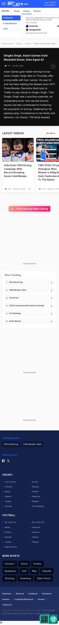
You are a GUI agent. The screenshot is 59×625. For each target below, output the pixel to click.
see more (50, 133)
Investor (6, 599)
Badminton (10, 571)
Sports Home (7, 43)
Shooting (9, 578)
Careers (41, 599)
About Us (20, 593)
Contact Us (7, 605)
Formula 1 (10, 563)
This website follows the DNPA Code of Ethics (23, 610)
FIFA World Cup (16, 282)
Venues (8, 506)
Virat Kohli (13, 298)
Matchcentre (11, 547)
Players (35, 501)
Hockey (37, 563)
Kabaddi (46, 571)
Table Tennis (44, 578)
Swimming (25, 578)
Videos (26, 11)
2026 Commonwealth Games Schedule (26, 305)
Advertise (6, 593)
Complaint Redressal (23, 599)
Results (35, 486)
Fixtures (8, 486)
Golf (24, 571)
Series (35, 482)
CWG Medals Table (17, 290)
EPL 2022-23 (38, 522)
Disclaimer (47, 593)
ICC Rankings (15, 313)
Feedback (33, 593)
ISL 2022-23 (10, 522)
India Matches (11, 23)
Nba (34, 571)
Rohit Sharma (15, 321)
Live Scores (10, 482)
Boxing (5, 11)
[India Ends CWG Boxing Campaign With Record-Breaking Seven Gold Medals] (18, 150)
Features (36, 496)
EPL (6, 29)
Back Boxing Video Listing (32, 208)
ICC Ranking (38, 506)
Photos (37, 11)
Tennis (24, 563)
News (17, 11)
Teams (8, 501)
